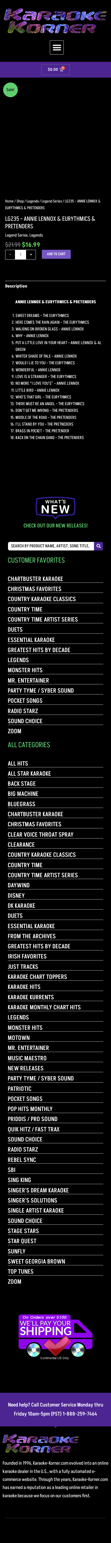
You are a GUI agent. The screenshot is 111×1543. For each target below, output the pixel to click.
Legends (33, 201)
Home (9, 201)
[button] (57, 47)
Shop (20, 201)
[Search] (98, 546)
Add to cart (56, 254)
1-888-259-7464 (80, 1414)
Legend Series (52, 201)
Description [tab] (16, 286)
